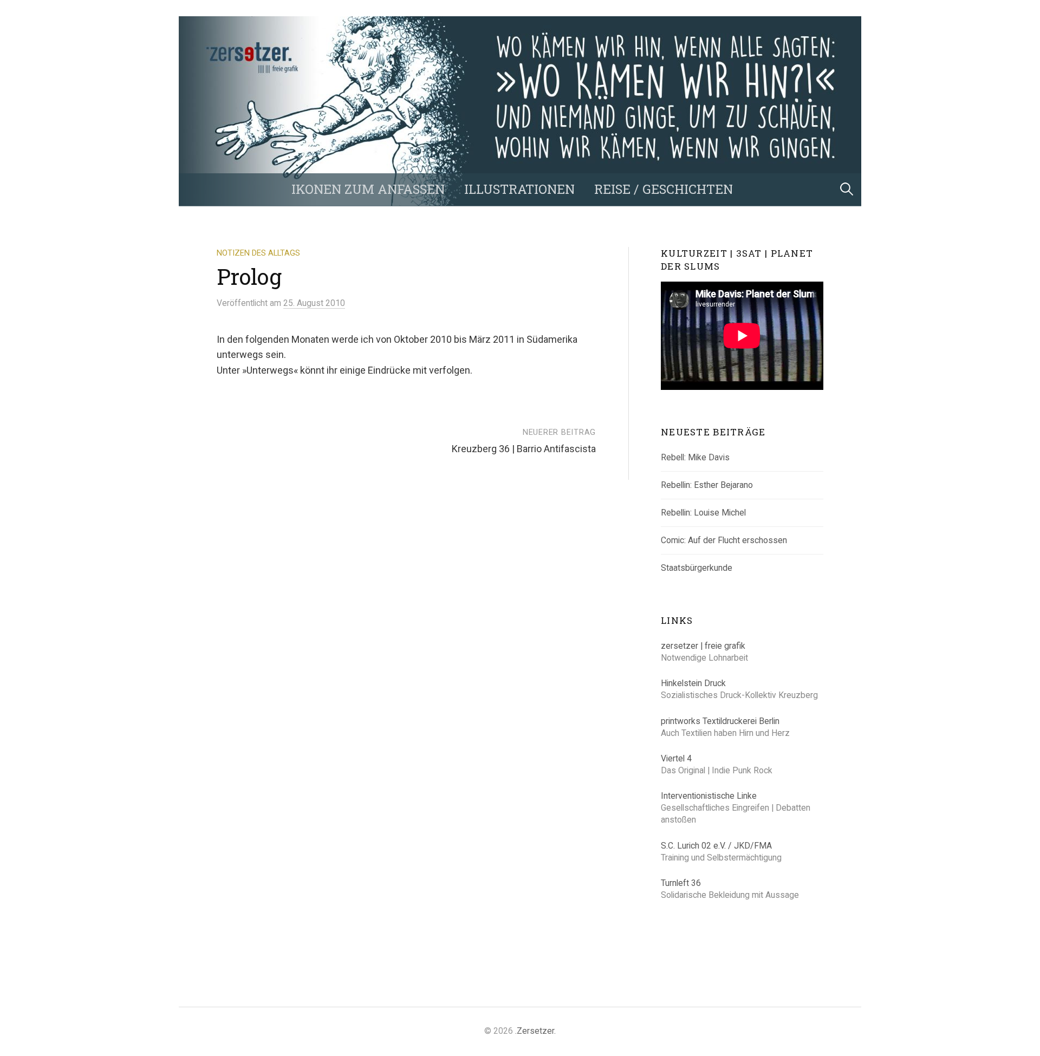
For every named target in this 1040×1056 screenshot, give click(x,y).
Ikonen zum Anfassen (368, 188)
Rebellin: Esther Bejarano (707, 485)
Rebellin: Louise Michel (703, 512)
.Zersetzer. (535, 1031)
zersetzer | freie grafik (703, 646)
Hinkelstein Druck (693, 683)
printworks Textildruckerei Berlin (720, 721)
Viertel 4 (676, 758)
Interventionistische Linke (709, 796)
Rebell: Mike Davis (695, 457)
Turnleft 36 (681, 883)
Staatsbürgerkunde (696, 568)
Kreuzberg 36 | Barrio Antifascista (524, 448)
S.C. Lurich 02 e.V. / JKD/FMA (716, 845)
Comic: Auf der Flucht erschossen (724, 540)
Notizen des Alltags (258, 253)
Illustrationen (519, 188)
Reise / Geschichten (663, 188)
